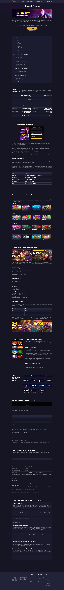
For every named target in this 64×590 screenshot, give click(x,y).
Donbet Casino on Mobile (19, 62)
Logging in (19, 46)
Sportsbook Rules (40, 582)
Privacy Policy (40, 578)
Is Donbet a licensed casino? (17, 503)
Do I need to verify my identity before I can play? (21, 518)
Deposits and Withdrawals (21, 72)
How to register (19, 43)
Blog (38, 581)
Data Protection (19, 78)
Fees (18, 74)
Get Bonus (50, 1)
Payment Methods (39, 1)
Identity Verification (20, 79)
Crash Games (19, 53)
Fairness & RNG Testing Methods (48, 584)
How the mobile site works (21, 64)
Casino (31, 581)
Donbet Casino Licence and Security (20, 75)
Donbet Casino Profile (18, 40)
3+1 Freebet (19, 58)
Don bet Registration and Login (20, 42)
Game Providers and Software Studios (21, 68)
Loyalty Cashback (20, 60)
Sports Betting (32, 575)
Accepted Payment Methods (21, 71)
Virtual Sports (32, 577)
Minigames (31, 579)
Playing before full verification (21, 44)
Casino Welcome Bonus (21, 56)
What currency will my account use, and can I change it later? (23, 548)
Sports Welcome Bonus (20, 57)
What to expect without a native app (22, 67)
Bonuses (31, 1)
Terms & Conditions (49, 575)
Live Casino (19, 51)
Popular (18, 49)
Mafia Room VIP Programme (21, 61)
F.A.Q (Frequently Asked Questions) (48, 577)
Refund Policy (48, 580)
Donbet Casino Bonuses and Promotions (21, 54)
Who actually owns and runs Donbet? (19, 510)
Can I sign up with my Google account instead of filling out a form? (24, 541)
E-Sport (31, 578)
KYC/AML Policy (48, 579)
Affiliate (39, 579)
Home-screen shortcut (20, 65)
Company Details (40, 575)
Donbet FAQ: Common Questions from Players (22, 81)
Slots (18, 50)
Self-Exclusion (48, 585)
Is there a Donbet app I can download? (19, 532)
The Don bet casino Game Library (20, 47)
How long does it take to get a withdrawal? (20, 525)
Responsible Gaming (41, 577)
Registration (23, 1)
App (34, 1)
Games (27, 1)
